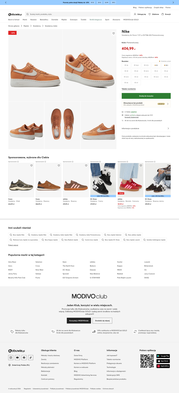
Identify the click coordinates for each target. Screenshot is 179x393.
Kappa (119, 266)
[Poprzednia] (5, 2)
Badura (93, 266)
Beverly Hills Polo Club (16, 278)
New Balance (95, 274)
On (145, 270)
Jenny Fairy (12, 274)
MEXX (119, 270)
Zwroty (43, 359)
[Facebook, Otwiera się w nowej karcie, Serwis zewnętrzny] (24, 357)
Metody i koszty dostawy (50, 355)
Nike (125, 31)
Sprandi (66, 274)
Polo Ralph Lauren (124, 278)
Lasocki (147, 262)
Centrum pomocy (47, 379)
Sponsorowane (12, 161)
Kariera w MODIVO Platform (89, 363)
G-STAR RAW (95, 278)
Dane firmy (88, 355)
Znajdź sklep (158, 7)
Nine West (39, 270)
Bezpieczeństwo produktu (122, 379)
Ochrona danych (108, 389)
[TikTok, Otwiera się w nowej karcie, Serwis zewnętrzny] (30, 357)
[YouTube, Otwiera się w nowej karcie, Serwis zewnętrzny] (17, 357)
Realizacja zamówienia (50, 363)
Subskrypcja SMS (122, 375)
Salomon (39, 262)
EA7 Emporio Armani (70, 278)
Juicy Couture (149, 274)
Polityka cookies (95, 389)
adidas (92, 262)
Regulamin (27, 389)
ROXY (10, 270)
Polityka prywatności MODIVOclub (77, 389)
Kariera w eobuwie (89, 367)
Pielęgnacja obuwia (122, 363)
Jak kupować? (122, 355)
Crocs (38, 266)
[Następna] (173, 2)
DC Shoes (66, 270)
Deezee (93, 270)
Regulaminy (88, 379)
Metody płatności (47, 367)
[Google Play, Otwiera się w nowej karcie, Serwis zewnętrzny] (163, 356)
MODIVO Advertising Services (89, 375)
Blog (136, 7)
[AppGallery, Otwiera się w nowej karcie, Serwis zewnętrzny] (163, 366)
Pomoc (168, 7)
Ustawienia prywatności (40, 389)
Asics (10, 266)
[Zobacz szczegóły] (168, 128)
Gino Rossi (12, 262)
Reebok (120, 274)
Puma (38, 278)
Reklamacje (45, 371)
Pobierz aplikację (146, 7)
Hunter (119, 262)
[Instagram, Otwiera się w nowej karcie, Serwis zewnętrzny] (10, 357)
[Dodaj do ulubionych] (114, 33)
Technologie (121, 367)
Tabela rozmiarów (122, 359)
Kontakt (44, 375)
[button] (35, 65)
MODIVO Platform (89, 359)
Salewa (38, 274)
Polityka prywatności (57, 389)
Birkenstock (148, 266)
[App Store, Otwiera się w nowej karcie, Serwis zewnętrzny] (163, 361)
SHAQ (146, 278)
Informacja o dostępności (122, 371)
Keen (65, 262)
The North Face (68, 266)
